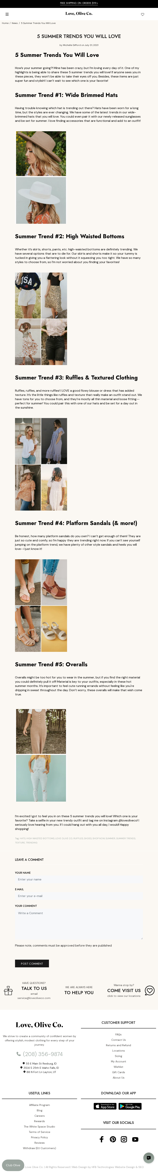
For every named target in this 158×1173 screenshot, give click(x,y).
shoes (88, 838)
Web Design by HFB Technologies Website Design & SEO (108, 1167)
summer (110, 838)
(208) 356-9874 (42, 1054)
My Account (118, 1061)
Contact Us (118, 1040)
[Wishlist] (142, 15)
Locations (118, 1050)
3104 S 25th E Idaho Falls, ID (41, 1068)
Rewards (39, 1121)
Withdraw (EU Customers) (39, 1148)
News (15, 23)
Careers (39, 1115)
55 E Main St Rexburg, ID (41, 1063)
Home (5, 23)
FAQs (118, 1034)
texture (20, 842)
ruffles (78, 838)
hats (22, 838)
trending (31, 842)
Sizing (118, 1056)
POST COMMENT (32, 964)
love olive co (63, 838)
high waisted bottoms (40, 838)
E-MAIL (19, 889)
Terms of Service (39, 1132)
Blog (39, 1110)
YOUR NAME (23, 873)
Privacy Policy (39, 1137)
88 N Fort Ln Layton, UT (41, 1072)
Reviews (39, 1142)
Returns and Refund (118, 1045)
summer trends (125, 838)
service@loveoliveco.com (34, 998)
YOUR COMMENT (26, 906)
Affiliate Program (39, 1105)
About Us (118, 1077)
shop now (98, 838)
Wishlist (118, 1067)
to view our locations (127, 996)
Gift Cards (118, 1072)
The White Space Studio (39, 1126)
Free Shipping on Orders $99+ (79, 3)
